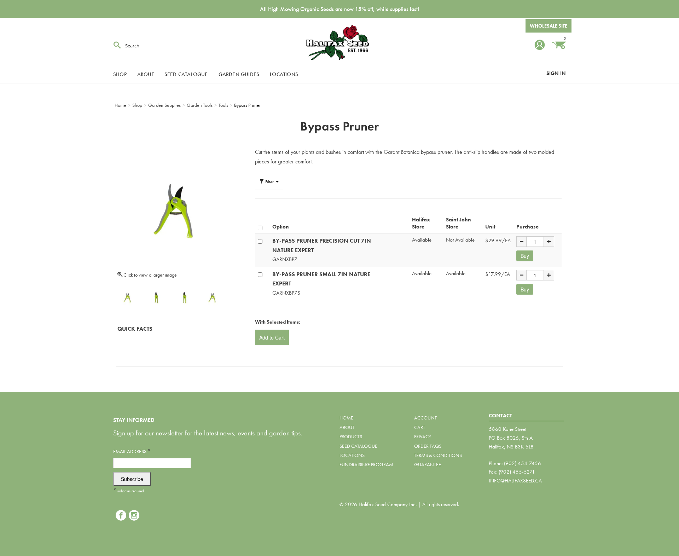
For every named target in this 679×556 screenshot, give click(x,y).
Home (346, 418)
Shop (120, 74)
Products (351, 436)
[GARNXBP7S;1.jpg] (184, 297)
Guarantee (427, 464)
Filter (269, 182)
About (145, 74)
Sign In (556, 73)
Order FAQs (427, 446)
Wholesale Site (548, 26)
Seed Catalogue (186, 74)
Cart (419, 427)
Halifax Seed (339, 42)
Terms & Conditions (438, 455)
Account (425, 418)
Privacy (422, 436)
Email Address (132, 451)
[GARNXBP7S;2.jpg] (213, 297)
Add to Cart (272, 337)
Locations (284, 74)
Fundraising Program (366, 464)
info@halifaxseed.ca (515, 480)
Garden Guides (239, 74)
